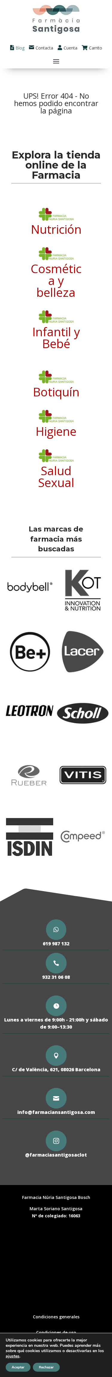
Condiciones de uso (56, 1332)
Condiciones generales (56, 1317)
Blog (20, 48)
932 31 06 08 (56, 977)
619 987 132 (56, 943)
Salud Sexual (56, 476)
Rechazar (46, 1367)
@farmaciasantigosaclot (56, 1155)
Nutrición (56, 229)
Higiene (56, 431)
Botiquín (56, 392)
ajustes (12, 1356)
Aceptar (18, 1367)
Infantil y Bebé (56, 338)
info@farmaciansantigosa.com (56, 1112)
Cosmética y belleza (56, 280)
